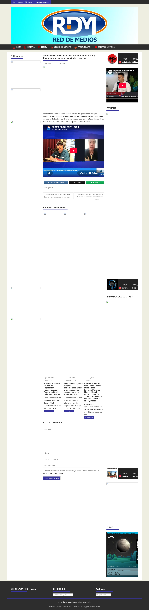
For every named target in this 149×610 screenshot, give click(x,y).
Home (18, 47)
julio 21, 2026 (49, 378)
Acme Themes (94, 606)
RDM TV (44, 47)
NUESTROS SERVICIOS (106, 47)
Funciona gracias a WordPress (60, 606)
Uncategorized (48, 188)
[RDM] (74, 43)
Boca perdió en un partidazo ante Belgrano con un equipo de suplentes (57, 195)
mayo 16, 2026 (70, 378)
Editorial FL (62, 63)
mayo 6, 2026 (89, 378)
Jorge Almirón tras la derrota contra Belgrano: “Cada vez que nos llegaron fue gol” (90, 196)
